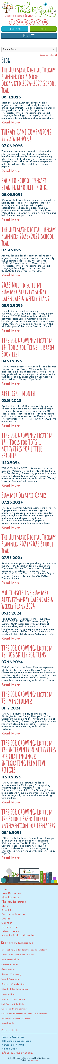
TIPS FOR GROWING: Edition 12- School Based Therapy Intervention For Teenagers (28, 818)
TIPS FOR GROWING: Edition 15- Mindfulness (26, 697)
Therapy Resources (13, 902)
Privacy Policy (10, 931)
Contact (6, 923)
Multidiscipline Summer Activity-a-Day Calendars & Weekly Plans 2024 (27, 599)
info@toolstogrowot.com (17, 1053)
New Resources (11, 897)
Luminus (34, 1060)
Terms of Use (9, 927)
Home (5, 889)
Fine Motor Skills (10, 960)
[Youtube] (45, 22)
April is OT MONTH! (19, 393)
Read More (10, 122)
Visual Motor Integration (14, 989)
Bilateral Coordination (13, 984)
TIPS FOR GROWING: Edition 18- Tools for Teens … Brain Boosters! (27, 347)
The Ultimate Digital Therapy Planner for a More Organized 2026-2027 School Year (28, 79)
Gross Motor (8, 969)
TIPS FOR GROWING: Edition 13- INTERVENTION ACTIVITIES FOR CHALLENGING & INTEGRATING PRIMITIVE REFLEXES (28, 756)
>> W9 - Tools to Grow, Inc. (18, 935)
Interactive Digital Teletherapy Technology (24, 950)
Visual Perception (10, 979)
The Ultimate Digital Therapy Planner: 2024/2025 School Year (28, 544)
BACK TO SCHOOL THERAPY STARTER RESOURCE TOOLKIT (25, 184)
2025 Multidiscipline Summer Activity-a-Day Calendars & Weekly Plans (25, 291)
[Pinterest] (32, 22)
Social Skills (7, 1023)
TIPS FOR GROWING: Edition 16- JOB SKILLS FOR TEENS (26, 651)
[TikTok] (38, 22)
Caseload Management (14, 1009)
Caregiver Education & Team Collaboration (24, 1014)
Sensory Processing (11, 974)
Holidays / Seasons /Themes (16, 1019)
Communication (9, 964)
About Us (7, 910)
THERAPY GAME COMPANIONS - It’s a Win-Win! (27, 135)
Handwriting (7, 994)
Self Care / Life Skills (12, 1004)
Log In (43, 28)
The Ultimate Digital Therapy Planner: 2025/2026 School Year (28, 236)
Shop (4, 906)
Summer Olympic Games (23, 495)
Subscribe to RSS (47, 55)
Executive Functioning (13, 999)
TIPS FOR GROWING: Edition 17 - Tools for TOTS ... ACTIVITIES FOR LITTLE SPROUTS (26, 445)
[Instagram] (25, 22)
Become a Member (15, 28)
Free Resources (11, 893)
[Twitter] (19, 22)
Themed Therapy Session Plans (17, 955)
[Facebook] (12, 22)
